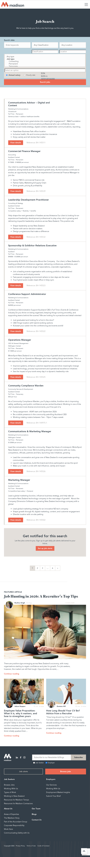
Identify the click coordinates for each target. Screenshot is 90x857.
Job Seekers (9, 779)
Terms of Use (31, 846)
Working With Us (11, 788)
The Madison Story (11, 818)
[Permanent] (44, 64)
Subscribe (78, 757)
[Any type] (44, 56)
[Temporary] (44, 66)
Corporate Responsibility (14, 825)
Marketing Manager (19, 480)
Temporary (19, 394)
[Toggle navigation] (86, 4)
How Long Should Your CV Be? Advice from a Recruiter (63, 712)
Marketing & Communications (18, 109)
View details (15, 142)
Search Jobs (9, 40)
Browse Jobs (9, 785)
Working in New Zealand (14, 796)
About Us (8, 809)
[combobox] (45, 51)
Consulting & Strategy (15, 203)
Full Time (11, 114)
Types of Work (10, 792)
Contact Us (36, 820)
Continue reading (11, 674)
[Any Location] (72, 45)
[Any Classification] (45, 45)
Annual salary (14, 75)
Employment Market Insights (58, 792)
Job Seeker (39, 763)
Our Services (51, 785)
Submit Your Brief (53, 796)
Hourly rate (30, 75)
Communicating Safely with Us (16, 833)
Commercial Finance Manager (24, 151)
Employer (51, 763)
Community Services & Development (20, 389)
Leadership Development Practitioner (28, 199)
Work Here (8, 829)
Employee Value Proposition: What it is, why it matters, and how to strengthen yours (20, 713)
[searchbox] (45, 51)
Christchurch (12, 111)
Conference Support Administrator (27, 294)
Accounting (12, 155)
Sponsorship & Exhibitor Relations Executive (32, 245)
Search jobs (45, 82)
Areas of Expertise (11, 814)
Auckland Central (14, 157)
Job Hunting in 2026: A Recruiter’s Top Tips (41, 596)
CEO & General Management (18, 343)
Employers (50, 779)
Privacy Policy (20, 846)
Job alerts (23, 771)
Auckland (11, 252)
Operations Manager (19, 339)
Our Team (36, 809)
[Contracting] (44, 61)
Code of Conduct (43, 846)
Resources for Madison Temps (16, 800)
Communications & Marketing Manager (29, 431)
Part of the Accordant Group (15, 822)
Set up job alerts (45, 548)
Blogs (34, 814)
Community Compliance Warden (25, 385)
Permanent (19, 114)
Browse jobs (65, 771)
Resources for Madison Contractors (18, 803)
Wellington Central (14, 346)
